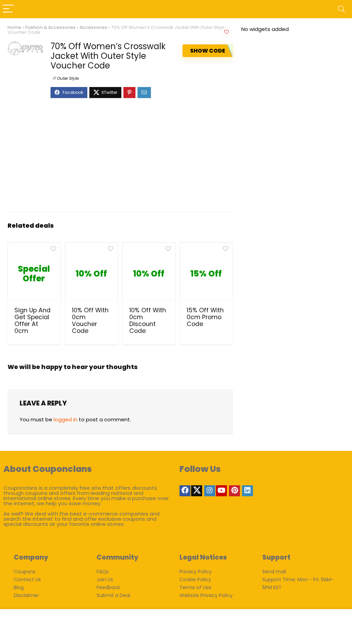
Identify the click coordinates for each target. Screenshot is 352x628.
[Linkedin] (247, 490)
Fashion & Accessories (50, 27)
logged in (65, 419)
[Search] (341, 9)
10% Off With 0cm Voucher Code (90, 320)
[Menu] (8, 9)
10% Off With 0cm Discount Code (147, 320)
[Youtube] (221, 490)
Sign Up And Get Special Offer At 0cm (32, 320)
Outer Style (67, 78)
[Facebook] (184, 490)
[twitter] (196, 490)
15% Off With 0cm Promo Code (205, 317)
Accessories (93, 27)
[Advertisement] (120, 158)
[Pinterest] (234, 490)
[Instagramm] (209, 490)
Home (14, 27)
